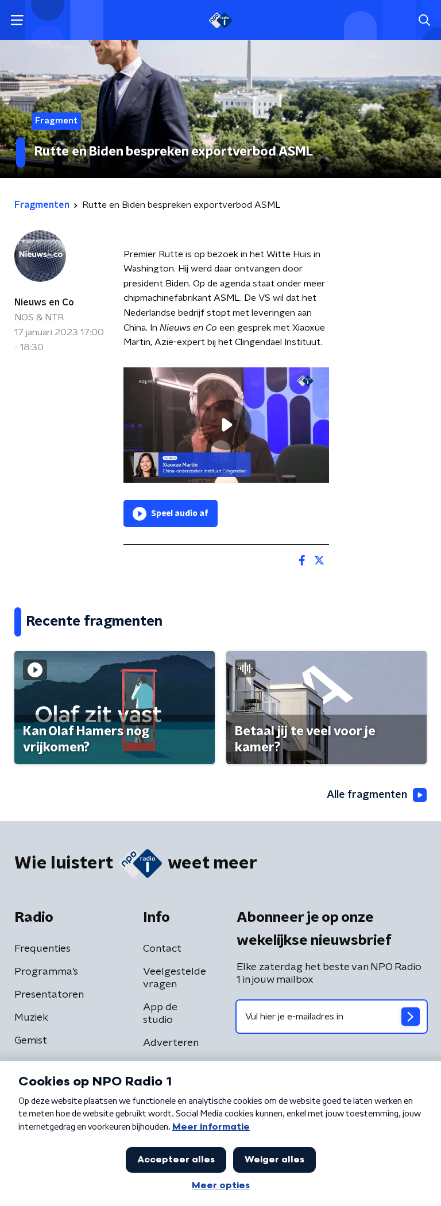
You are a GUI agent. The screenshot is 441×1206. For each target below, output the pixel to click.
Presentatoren (49, 995)
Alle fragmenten (367, 795)
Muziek (31, 1018)
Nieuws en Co (44, 302)
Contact (162, 949)
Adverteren (171, 1043)
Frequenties (42, 949)
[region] (226, 425)
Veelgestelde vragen (174, 978)
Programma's (46, 972)
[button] (17, 20)
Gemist (30, 1041)
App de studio (160, 1013)
